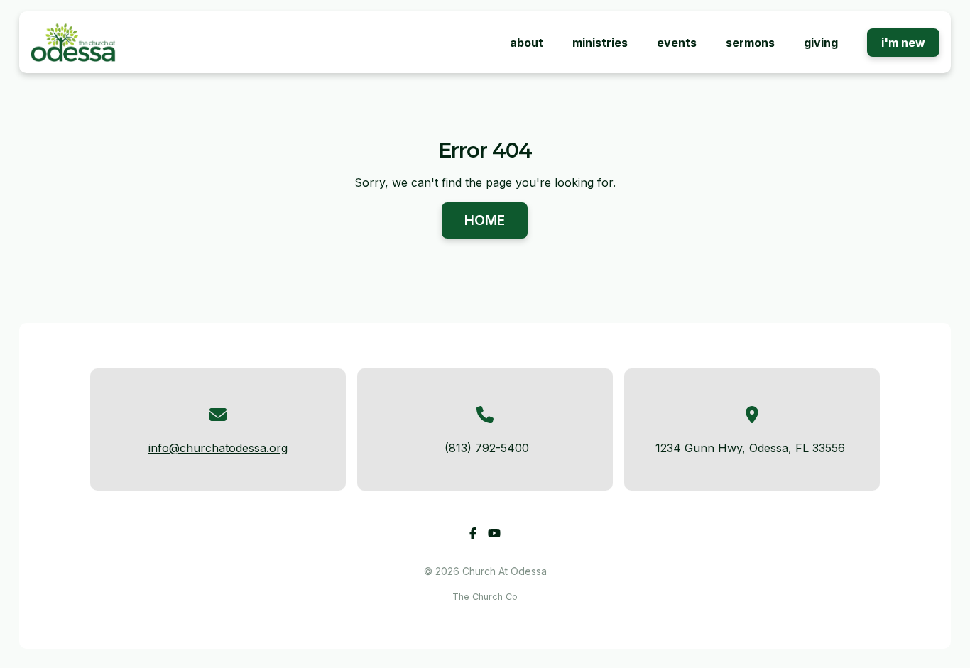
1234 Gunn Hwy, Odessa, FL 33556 (750, 448)
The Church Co (485, 596)
